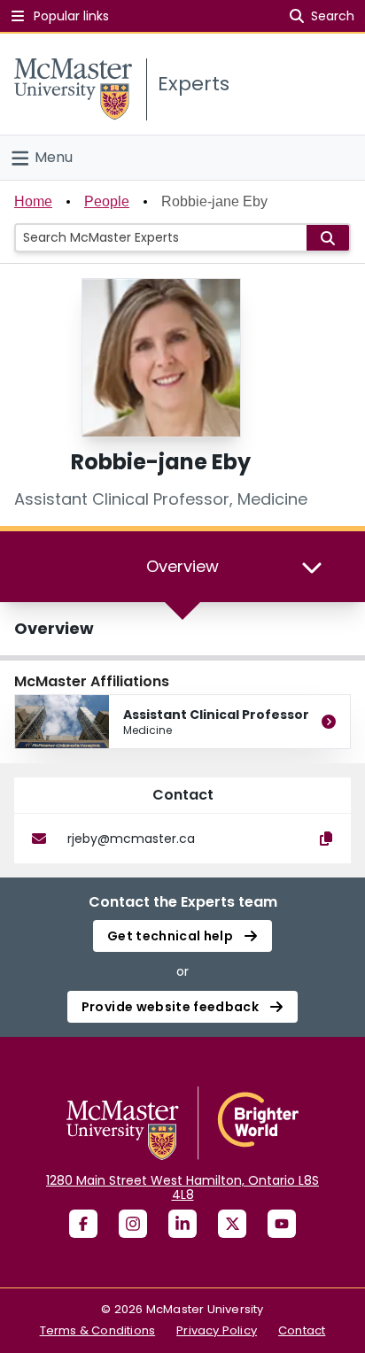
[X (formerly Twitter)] (232, 1224)
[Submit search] (328, 238)
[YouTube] (282, 1224)
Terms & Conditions (98, 1330)
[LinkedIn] (182, 1224)
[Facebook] (83, 1224)
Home (33, 201)
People (106, 201)
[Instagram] (133, 1224)
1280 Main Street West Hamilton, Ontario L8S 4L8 (182, 1187)
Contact (301, 1330)
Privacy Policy (216, 1330)
